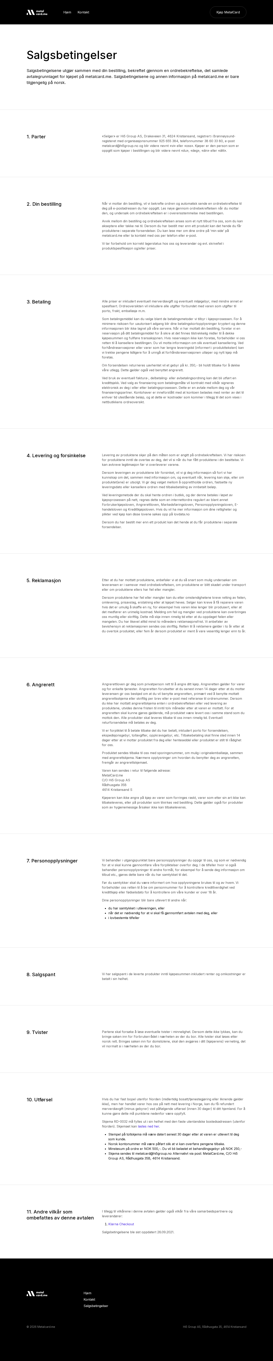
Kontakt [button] (83, 12)
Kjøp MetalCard (228, 12)
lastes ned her (148, 1126)
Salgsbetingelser (96, 1306)
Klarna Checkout (121, 1224)
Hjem (87, 1293)
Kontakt (89, 1299)
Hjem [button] (67, 12)
